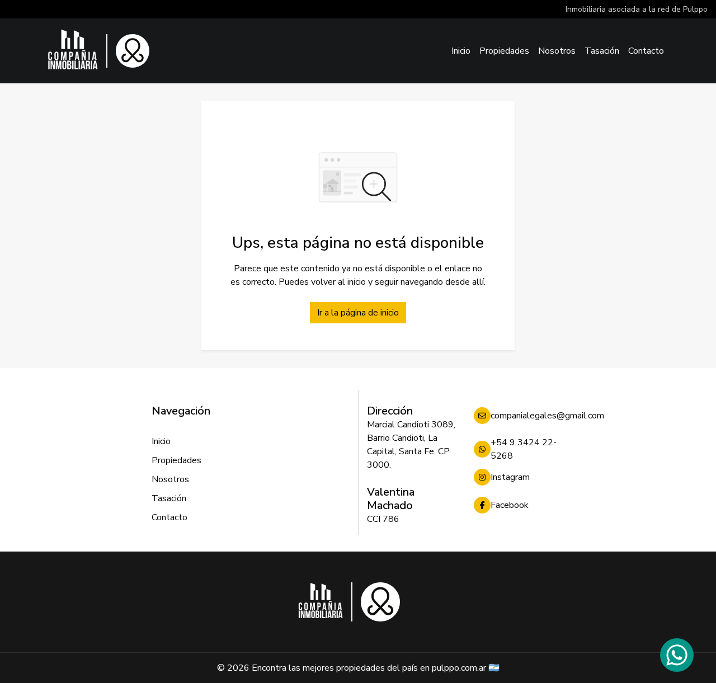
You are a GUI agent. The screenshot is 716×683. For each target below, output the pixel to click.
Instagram (510, 477)
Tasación (602, 51)
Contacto (646, 51)
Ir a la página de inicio (358, 313)
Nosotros (557, 51)
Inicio (460, 51)
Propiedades (504, 51)
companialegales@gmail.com (527, 415)
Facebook (510, 505)
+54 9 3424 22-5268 (524, 449)
